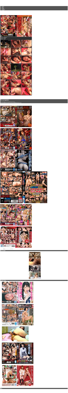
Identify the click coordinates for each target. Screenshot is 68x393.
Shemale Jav (3, 9)
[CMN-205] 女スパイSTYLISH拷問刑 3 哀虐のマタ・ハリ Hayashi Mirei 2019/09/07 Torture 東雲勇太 (45, 149)
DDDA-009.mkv (2, 96)
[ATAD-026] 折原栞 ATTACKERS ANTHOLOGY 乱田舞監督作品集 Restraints (11, 102)
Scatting (3, 8)
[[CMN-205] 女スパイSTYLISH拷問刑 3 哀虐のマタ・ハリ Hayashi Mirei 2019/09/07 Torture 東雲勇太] (16, 149)
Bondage (3, 7)
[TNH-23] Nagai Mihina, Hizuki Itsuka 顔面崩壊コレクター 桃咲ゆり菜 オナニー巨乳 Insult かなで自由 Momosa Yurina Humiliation (49, 247)
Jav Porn (2, 2)
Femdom (3, 6)
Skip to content (2, 0)
